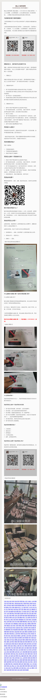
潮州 (14, 668)
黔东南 (19, 603)
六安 (25, 647)
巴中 (5, 613)
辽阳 (18, 615)
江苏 (19, 649)
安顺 (35, 601)
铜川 (13, 641)
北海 (18, 670)
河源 (34, 665)
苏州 (7, 653)
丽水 (7, 655)
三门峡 (16, 633)
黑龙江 (28, 603)
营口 (8, 615)
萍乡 (8, 659)
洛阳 (19, 629)
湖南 (16, 659)
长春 (14, 609)
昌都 (33, 639)
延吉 (25, 611)
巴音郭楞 (29, 631)
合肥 (25, 643)
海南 (22, 668)
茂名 (21, 665)
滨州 (13, 621)
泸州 (7, 611)
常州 (30, 649)
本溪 (25, 613)
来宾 (10, 601)
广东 (30, 664)
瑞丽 (21, 621)
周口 (9, 635)
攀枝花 (33, 609)
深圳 (5, 665)
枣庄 (34, 617)
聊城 (23, 621)
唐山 (26, 623)
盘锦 (34, 615)
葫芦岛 (7, 617)
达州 (28, 611)
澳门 (22, 603)
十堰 (34, 661)
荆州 (17, 664)
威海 (35, 619)
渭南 (18, 641)
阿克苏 (32, 633)
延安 (23, 641)
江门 (16, 665)
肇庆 (23, 665)
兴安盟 (32, 627)
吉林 (9, 609)
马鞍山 (15, 645)
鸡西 (33, 605)
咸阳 (8, 641)
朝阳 (29, 615)
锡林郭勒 (8, 629)
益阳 (8, 661)
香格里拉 (15, 623)
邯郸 (32, 623)
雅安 (33, 611)
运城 (18, 639)
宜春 (29, 657)
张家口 (20, 625)
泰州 (12, 653)
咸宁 (22, 664)
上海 (33, 601)
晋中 (30, 637)
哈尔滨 (34, 603)
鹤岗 (23, 605)
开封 (12, 629)
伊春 (13, 607)
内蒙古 (29, 623)
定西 (22, 647)
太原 (27, 635)
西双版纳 (21, 619)
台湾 (33, 649)
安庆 (31, 645)
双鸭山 (7, 607)
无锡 (23, 651)
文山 (9, 619)
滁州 (20, 647)
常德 (34, 659)
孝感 (14, 664)
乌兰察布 (25, 627)
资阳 (10, 613)
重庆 (10, 603)
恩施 (28, 664)
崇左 (8, 601)
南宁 (5, 670)
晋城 (8, 639)
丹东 (30, 613)
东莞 (9, 668)
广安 (22, 611)
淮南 (9, 645)
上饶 (23, 657)
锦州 (35, 613)
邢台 (22, 627)
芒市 (16, 621)
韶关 (35, 664)
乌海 (17, 625)
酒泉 (7, 647)
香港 (16, 603)
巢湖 (35, 647)
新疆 (22, 629)
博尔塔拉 (11, 633)
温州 (12, 655)
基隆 (26, 651)
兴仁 (31, 605)
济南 (18, 617)
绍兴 (31, 653)
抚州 (26, 657)
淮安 (8, 651)
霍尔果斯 (19, 637)
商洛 (13, 643)
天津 (5, 603)
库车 (7, 635)
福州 (25, 655)
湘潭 (23, 659)
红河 (16, 617)
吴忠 (17, 649)
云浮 (20, 668)
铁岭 (23, 615)
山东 (13, 617)
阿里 (21, 641)
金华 (14, 655)
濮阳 (26, 631)
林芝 (5, 641)
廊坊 (31, 625)
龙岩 (10, 657)
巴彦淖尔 (18, 627)
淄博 (29, 617)
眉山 (17, 609)
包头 (12, 625)
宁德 (13, 657)
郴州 (10, 661)
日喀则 (27, 639)
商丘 (29, 633)
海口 (25, 668)
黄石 (31, 661)
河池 (16, 601)
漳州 (5, 657)
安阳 (33, 629)
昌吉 (23, 631)
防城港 (27, 670)
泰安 (30, 619)
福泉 (13, 605)
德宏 (10, 621)
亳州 (14, 649)
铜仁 (13, 603)
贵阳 (21, 601)
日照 (8, 621)
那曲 (16, 641)
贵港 (23, 670)
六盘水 (29, 601)
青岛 (23, 617)
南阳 (22, 633)
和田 (30, 635)
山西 (22, 635)
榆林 (29, 641)
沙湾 (10, 639)
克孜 (12, 635)
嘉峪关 (6, 645)
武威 (28, 645)
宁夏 (33, 647)
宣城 (30, 647)
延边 (20, 611)
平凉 (12, 647)
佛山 (13, 665)
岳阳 (31, 659)
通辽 (23, 625)
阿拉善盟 (15, 629)
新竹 (9, 653)
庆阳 (17, 647)
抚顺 (18, 613)
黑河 (25, 607)
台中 (21, 651)
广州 (33, 664)
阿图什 (19, 635)
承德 (26, 625)
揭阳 (17, 668)
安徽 (19, 643)
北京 (26, 601)
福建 (22, 655)
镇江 (17, 653)
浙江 (23, 653)
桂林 (8, 670)
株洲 (21, 659)
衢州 (17, 655)
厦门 (28, 655)
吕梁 (23, 637)
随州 (25, 664)
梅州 (29, 665)
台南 (16, 651)
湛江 (18, 665)
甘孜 (27, 613)
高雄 (10, 651)
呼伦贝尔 (10, 627)
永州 (13, 661)
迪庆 (9, 623)
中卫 (27, 649)
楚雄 (10, 617)
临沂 (29, 621)
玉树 (22, 643)
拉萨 (21, 639)
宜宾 (22, 609)
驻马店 (15, 635)
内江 (34, 607)
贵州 (18, 601)
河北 (12, 623)
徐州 (35, 649)
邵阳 (29, 659)
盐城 (34, 651)
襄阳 (7, 664)
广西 (35, 668)
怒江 (31, 621)
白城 (9, 611)
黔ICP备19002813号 (26, 678)
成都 (16, 607)
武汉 (29, 661)
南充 (12, 609)
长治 (35, 637)
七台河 (30, 607)
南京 (25, 649)
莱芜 (7, 623)
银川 (5, 649)
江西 (16, 657)
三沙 (30, 668)
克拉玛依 (17, 631)
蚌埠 (30, 643)
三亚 (28, 668)
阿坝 (16, 613)
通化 (25, 609)
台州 (9, 655)
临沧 (23, 623)
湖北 (26, 661)
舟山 (20, 655)
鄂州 (9, 664)
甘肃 (27, 643)
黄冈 (20, 664)
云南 (16, 615)
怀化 (16, 661)
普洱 (14, 619)
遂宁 (27, 607)
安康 (7, 643)
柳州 (10, 670)
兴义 (25, 605)
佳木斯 (16, 605)
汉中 (34, 641)
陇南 (28, 647)
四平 (20, 609)
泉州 (35, 655)
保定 (14, 625)
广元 (22, 607)
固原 (22, 649)
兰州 (33, 643)
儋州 (33, 668)
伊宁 (8, 637)
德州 (18, 621)
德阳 (12, 611)
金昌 (12, 645)
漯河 (8, 633)
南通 (13, 651)
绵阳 (17, 611)
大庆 (28, 605)
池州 (8, 649)
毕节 (8, 603)
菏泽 (34, 621)
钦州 (16, 670)
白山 (30, 609)
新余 (10, 659)
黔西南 (20, 605)
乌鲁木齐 (29, 629)
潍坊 (17, 619)
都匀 (5, 605)
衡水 (14, 627)
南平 (8, 657)
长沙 (18, 659)
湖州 (29, 653)
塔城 (32, 637)
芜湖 (35, 643)
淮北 (21, 645)
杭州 (26, 653)
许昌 (33, 631)
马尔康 (21, 613)
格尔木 (16, 643)
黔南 (31, 603)
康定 (33, 613)
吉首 (23, 661)
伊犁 (35, 635)
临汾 (13, 639)
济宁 (25, 619)
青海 (26, 641)
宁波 (34, 653)
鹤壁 (8, 631)
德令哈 (10, 643)
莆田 (30, 655)
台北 (5, 651)
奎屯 (13, 637)
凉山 (5, 615)
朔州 (5, 637)
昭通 (31, 615)
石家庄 (20, 623)
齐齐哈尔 (9, 605)
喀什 (25, 635)
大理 (33, 619)
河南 (29, 627)
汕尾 (31, 665)
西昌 (10, 615)
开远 (31, 617)
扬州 (29, 651)
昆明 (21, 615)
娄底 (18, 661)
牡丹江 (19, 607)
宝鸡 (35, 639)
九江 (21, 657)
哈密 (10, 631)
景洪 (27, 619)
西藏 (16, 639)
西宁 (31, 641)
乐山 (7, 609)
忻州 (10, 637)
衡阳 (26, 659)
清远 (7, 668)
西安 (30, 639)
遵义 (23, 601)
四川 (10, 607)
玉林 (21, 670)
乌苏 (5, 639)
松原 (14, 611)
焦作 (21, 631)
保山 (5, 621)
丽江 (26, 621)
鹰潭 (13, 659)
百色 (5, 601)
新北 (31, 651)
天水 (23, 645)
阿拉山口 (25, 633)
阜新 (13, 615)
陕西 (23, 639)
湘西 (21, 661)
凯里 (25, 603)
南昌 (18, 657)
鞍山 (13, 613)
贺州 (13, 601)
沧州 (7, 627)
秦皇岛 (8, 625)
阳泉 (16, 637)
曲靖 (26, 615)
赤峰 (28, 625)
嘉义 (14, 653)
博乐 (19, 633)
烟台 (12, 619)
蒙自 (21, 617)
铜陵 (26, 645)
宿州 (14, 647)
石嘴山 (11, 649)
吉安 (31, 657)
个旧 (26, 617)
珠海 (8, 665)
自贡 (28, 609)
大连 (8, 613)
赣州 (34, 657)
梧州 (13, 670)
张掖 (34, 645)
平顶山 (25, 629)
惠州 (26, 665)
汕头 (10, 665)
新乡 (13, 631)
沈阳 (35, 611)
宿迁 (18, 651)
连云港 (20, 653)
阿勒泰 (26, 637)
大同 (33, 635)
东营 (7, 619)
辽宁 (30, 611)
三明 (33, 655)
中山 (12, 668)
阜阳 (9, 647)
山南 (10, 641)
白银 (18, 645)
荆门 (12, 664)
